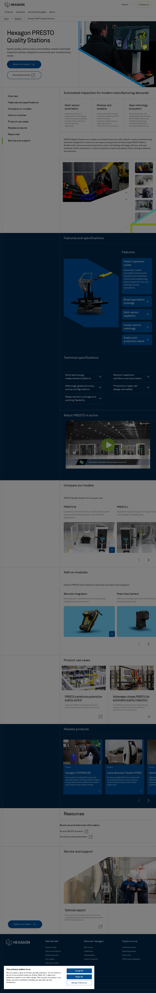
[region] (49, 977)
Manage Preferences (79, 983)
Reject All (79, 977)
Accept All (79, 971)
